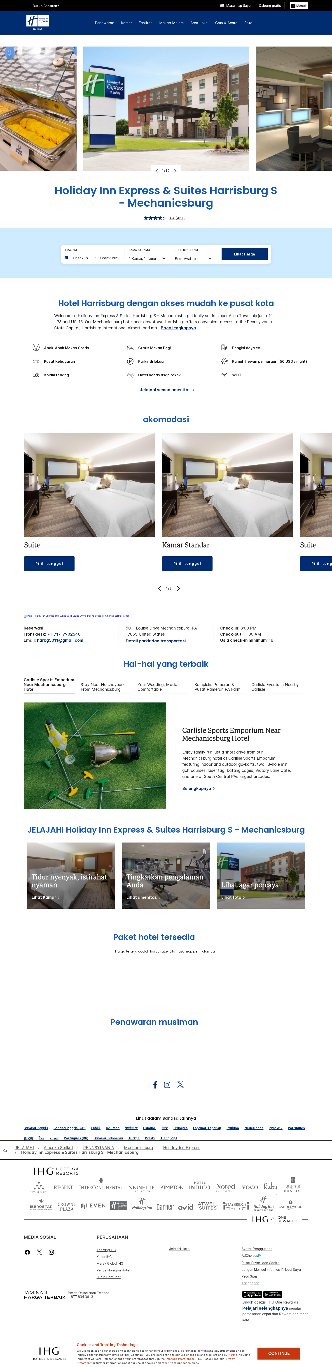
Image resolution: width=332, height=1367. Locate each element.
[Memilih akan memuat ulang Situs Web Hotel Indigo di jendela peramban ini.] (199, 1186)
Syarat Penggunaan (257, 1249)
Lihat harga (244, 254)
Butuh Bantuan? (46, 6)
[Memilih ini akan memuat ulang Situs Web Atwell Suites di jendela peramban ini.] (208, 1205)
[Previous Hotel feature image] (157, 171)
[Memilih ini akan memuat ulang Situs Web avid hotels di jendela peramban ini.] (185, 1205)
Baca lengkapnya (178, 327)
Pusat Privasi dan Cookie (261, 1263)
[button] (299, 5)
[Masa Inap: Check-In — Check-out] (92, 258)
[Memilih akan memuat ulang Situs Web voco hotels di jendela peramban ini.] (250, 1186)
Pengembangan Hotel (113, 1270)
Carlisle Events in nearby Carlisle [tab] (275, 687)
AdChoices (250, 1255)
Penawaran (104, 23)
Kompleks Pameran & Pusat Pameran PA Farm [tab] (217, 687)
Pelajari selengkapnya (265, 1308)
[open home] (7, 1150)
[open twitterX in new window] (178, 1085)
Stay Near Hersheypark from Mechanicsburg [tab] (103, 687)
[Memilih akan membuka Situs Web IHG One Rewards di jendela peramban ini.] (275, 1219)
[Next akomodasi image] (178, 588)
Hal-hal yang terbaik (166, 664)
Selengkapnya (196, 788)
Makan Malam (171, 23)
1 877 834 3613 (80, 1297)
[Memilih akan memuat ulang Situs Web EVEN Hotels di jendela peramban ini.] (93, 1205)
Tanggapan (251, 1283)
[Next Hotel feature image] (175, 171)
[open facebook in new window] (152, 1085)
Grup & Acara (226, 23)
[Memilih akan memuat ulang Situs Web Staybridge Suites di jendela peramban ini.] (236, 1205)
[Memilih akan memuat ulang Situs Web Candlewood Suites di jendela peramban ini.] (290, 1205)
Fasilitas (145, 23)
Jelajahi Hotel (179, 1249)
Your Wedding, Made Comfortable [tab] (157, 687)
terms (233, 1354)
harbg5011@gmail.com (60, 640)
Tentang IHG (106, 1250)
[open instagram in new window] (164, 1085)
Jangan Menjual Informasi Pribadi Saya (271, 1269)
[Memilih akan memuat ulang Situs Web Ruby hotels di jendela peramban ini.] (270, 1186)
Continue (279, 1353)
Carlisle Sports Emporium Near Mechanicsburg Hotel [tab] (49, 684)
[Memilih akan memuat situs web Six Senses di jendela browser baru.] (38, 1186)
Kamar (126, 23)
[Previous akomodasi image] (160, 588)
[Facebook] (28, 1252)
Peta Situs (249, 1276)
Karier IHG (104, 1257)
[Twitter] (39, 1252)
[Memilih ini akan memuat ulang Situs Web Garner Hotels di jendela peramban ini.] (165, 1205)
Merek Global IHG (110, 1263)
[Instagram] (51, 1252)
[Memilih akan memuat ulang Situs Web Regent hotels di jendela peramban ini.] (63, 1186)
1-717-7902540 (65, 634)
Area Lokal (199, 23)
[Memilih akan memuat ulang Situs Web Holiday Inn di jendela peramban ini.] (142, 1205)
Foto (248, 23)
